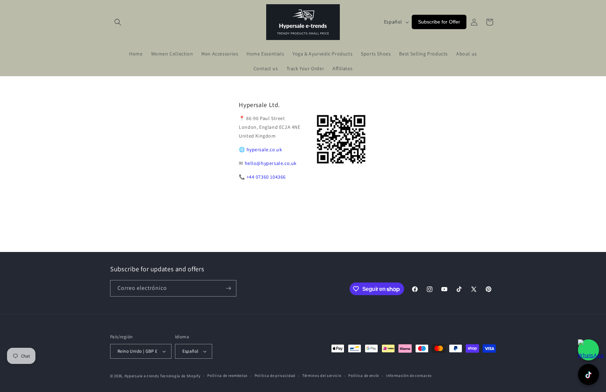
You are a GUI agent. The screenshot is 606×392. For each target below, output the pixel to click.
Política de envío (363, 375)
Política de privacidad (275, 375)
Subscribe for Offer (439, 22)
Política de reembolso (227, 375)
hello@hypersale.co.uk (271, 163)
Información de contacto (409, 375)
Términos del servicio (322, 375)
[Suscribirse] (228, 288)
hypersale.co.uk (264, 149)
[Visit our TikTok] (588, 374)
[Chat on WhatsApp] (588, 349)
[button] (118, 22)
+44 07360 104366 (266, 177)
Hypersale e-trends (141, 375)
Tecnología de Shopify (180, 375)
